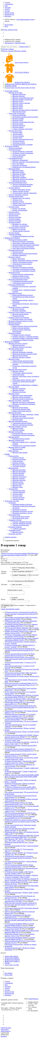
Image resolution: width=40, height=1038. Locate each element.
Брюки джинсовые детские (21, 189)
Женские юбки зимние (19, 452)
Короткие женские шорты (21, 438)
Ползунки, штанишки (19, 165)
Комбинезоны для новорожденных (24, 167)
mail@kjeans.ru (33, 999)
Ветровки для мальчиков (20, 226)
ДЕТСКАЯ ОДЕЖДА (22, 72)
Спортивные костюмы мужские (22, 281)
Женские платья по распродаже (22, 399)
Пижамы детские (18, 201)
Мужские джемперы (19, 310)
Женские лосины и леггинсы (22, 347)
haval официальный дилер (25, 19)
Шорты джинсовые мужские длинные (25, 260)
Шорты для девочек (19, 229)
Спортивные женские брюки (22, 423)
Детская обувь (13, 489)
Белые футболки (17, 156)
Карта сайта (9, 975)
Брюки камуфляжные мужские (22, 295)
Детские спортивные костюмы (22, 184)
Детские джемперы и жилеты (18, 195)
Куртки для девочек (19, 208)
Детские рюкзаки (18, 136)
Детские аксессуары (15, 130)
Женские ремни (17, 105)
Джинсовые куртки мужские (22, 264)
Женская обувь (13, 468)
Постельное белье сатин (20, 518)
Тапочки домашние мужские (22, 523)
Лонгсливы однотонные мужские (23, 248)
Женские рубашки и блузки (18, 426)
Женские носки (17, 449)
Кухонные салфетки (15, 527)
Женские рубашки (18, 430)
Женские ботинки (18, 473)
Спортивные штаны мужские (22, 283)
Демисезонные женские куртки (22, 361)
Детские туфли (17, 496)
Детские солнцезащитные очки (22, 139)
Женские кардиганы (19, 392)
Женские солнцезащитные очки (22, 98)
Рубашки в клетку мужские (21, 335)
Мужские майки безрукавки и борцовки (25, 245)
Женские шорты (14, 437)
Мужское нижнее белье (16, 250)
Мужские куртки (14, 272)
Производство (9, 14)
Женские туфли (17, 487)
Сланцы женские (18, 475)
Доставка (8, 7)
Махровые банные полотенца (22, 504)
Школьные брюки (18, 172)
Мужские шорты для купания (22, 319)
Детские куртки (14, 207)
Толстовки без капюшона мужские (23, 271)
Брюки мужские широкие (20, 328)
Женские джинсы (18, 371)
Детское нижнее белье (16, 196)
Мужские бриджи (18, 316)
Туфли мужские (17, 461)
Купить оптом (9, 13)
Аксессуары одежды (21, 62)
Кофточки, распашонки (20, 160)
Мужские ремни (17, 124)
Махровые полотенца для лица (22, 511)
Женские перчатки (18, 96)
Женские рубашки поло (16, 440)
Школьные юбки (17, 170)
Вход (6, 26)
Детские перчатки (18, 141)
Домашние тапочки (15, 520)
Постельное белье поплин (21, 516)
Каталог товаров (8, 49)
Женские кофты (14, 387)
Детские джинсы (14, 188)
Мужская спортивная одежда (18, 279)
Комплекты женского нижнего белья (24, 354)
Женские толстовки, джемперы (19, 400)
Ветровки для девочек (19, 224)
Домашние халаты (15, 530)
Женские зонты (17, 108)
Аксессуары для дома (28, 87)
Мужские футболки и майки (18, 239)
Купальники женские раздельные (23, 435)
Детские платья (14, 212)
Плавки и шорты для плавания (19, 317)
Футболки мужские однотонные (23, 246)
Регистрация (9, 24)
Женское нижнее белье (16, 348)
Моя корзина (9, 43)
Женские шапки (17, 106)
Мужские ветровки (15, 323)
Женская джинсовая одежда (18, 369)
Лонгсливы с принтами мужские (23, 243)
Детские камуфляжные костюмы (23, 236)
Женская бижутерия (19, 111)
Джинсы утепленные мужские (22, 262)
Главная (7, 2)
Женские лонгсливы (19, 416)
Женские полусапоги (19, 477)
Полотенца (12, 502)
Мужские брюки (14, 324)
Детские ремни (17, 132)
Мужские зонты (17, 120)
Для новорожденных (15, 158)
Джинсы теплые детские (20, 191)
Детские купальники (15, 148)
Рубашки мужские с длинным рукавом (25, 336)
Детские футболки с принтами (22, 151)
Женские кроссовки (19, 470)
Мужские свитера (18, 309)
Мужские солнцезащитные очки (23, 122)
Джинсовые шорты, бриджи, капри (24, 380)
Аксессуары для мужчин (17, 113)
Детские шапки (17, 134)
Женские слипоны (18, 478)
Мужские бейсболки (19, 115)
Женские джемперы (19, 388)
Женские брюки (14, 406)
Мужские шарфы (18, 118)
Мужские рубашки (15, 333)
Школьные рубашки (19, 174)
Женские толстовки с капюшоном (23, 402)
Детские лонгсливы (19, 155)
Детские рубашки (14, 219)
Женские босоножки (19, 471)
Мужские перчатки (18, 125)
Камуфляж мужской (15, 293)
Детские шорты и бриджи (17, 227)
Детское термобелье (19, 205)
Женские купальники (16, 432)
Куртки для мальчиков (19, 210)
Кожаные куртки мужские (21, 278)
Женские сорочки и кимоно (21, 357)
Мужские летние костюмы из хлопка (21, 321)
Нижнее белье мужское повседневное (24, 253)
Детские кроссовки (18, 490)
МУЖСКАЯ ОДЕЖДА (22, 82)
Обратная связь (6, 1027)
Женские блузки (17, 428)
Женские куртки (14, 359)
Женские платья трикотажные (22, 395)
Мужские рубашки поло (17, 284)
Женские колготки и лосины (18, 343)
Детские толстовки (15, 217)
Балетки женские (18, 483)
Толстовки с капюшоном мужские (23, 269)
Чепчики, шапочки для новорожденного (25, 162)
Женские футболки (15, 413)
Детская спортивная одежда (18, 182)
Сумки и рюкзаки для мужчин (22, 129)
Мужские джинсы (14, 257)
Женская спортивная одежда (18, 421)
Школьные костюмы (19, 181)
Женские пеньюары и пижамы (22, 352)
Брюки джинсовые (18, 259)
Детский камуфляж (15, 234)
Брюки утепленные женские (21, 411)
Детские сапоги (17, 494)
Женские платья (14, 393)
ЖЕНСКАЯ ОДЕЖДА (29, 84)
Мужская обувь (14, 456)
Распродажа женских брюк (21, 409)
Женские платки (17, 101)
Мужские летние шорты (20, 314)
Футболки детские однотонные (22, 153)
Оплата (7, 9)
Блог (6, 6)
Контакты (8, 16)
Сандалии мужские (18, 466)
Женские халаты (17, 532)
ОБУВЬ (14, 86)
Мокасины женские (19, 480)
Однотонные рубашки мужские (22, 340)
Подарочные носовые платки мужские (25, 117)
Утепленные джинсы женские (22, 373)
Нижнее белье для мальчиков (22, 203)
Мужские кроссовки (19, 459)
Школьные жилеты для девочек (22, 179)
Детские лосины (14, 233)
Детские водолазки (15, 220)
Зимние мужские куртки (20, 276)
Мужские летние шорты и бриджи (20, 312)
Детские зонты (17, 137)
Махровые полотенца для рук (22, 513)
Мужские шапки (17, 127)
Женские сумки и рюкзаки (21, 103)
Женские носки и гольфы (17, 447)
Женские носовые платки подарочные (25, 110)
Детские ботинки (18, 499)
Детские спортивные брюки (21, 186)
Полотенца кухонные (19, 509)
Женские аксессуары (15, 92)
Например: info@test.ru (25, 571)
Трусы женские (17, 350)
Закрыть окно (23, 46)
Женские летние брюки (20, 407)
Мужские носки (17, 252)
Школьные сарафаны (19, 177)
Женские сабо (17, 485)
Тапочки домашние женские (21, 522)
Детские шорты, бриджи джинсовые (24, 193)
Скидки (7, 11)
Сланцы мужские (18, 457)
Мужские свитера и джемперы (19, 307)
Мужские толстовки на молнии (22, 267)
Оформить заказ (20, 43)
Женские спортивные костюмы (22, 425)
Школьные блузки (18, 175)
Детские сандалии (18, 497)
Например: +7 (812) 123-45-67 (29, 575)
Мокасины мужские (19, 464)
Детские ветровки (14, 222)
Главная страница (10, 537)
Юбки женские (14, 451)
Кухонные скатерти (15, 534)
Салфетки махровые (19, 528)
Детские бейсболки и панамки (22, 144)
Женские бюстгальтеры (20, 355)
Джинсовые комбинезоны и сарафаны (25, 385)
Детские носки (13, 215)
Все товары (8, 973)
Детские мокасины (18, 492)
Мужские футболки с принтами (22, 241)
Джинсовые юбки (18, 374)
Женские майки (17, 419)
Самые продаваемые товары (10, 609)
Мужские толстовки (15, 265)
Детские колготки (14, 214)
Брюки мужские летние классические (24, 326)
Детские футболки (15, 150)
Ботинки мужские (18, 463)
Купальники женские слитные (22, 433)
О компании (9, 4)
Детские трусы (17, 200)
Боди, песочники (18, 163)
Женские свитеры (18, 390)
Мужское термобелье (19, 255)
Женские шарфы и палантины (22, 99)
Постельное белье (14, 515)
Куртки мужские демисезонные (22, 274)
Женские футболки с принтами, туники (25, 414)
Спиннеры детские (18, 143)
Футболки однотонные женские (23, 418)
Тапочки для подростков (20, 525)
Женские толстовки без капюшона (23, 404)
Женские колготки (18, 345)
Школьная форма (14, 169)
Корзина (4, 1036)
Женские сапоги (17, 482)
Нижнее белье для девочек (21, 198)
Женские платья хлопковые (21, 397)
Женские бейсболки (19, 94)
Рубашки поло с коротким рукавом (24, 445)
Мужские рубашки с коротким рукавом (25, 338)
